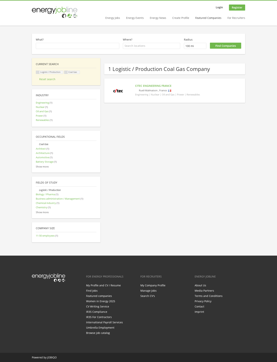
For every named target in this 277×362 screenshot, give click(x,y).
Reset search (47, 79)
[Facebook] (34, 289)
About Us (200, 285)
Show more (42, 166)
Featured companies (99, 296)
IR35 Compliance (96, 312)
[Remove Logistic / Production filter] (37, 190)
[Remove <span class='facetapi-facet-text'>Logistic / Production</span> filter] (37, 72)
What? (40, 39)
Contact (199, 306)
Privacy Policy (203, 301)
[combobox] (151, 46)
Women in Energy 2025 (100, 301)
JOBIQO (52, 357)
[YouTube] (59, 289)
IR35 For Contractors (99, 317)
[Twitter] (41, 289)
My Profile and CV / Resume (103, 285)
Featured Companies (208, 18)
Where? (127, 39)
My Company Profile (152, 285)
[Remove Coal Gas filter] (37, 144)
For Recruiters (236, 18)
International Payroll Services (104, 322)
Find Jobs (92, 290)
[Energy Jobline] (54, 12)
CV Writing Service (97, 306)
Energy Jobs (112, 18)
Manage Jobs (148, 290)
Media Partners (204, 290)
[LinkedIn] (47, 289)
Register (237, 7)
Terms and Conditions (209, 296)
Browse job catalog (98, 333)
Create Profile (180, 18)
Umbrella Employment (100, 327)
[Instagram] (53, 289)
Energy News (158, 18)
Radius (188, 39)
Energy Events (135, 18)
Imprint (199, 312)
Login (219, 7)
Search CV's (147, 296)
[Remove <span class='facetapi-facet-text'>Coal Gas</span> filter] (66, 72)
